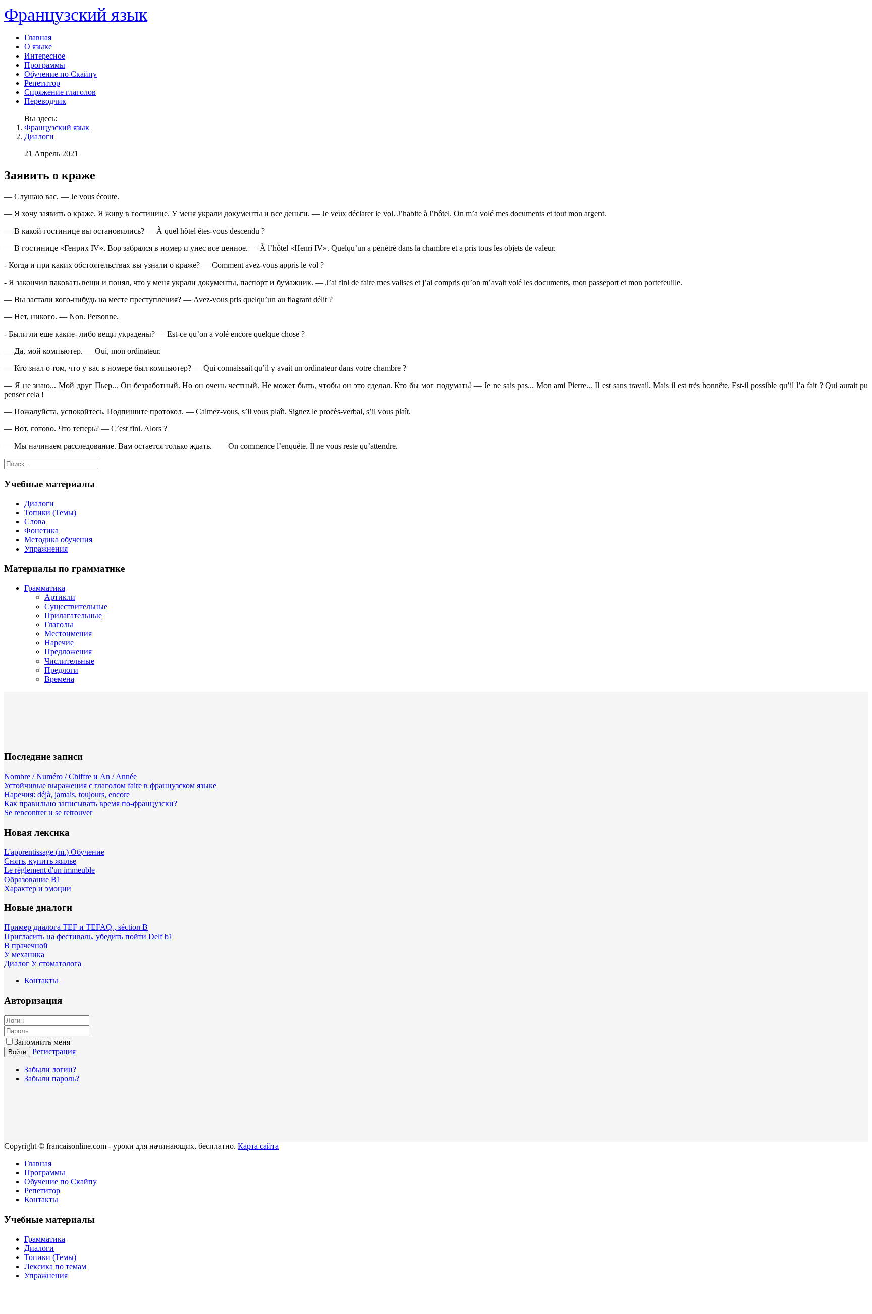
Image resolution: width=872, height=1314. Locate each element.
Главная (37, 37)
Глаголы (58, 624)
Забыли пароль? (51, 1078)
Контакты (41, 980)
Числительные (69, 660)
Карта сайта (258, 1146)
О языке (38, 46)
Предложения (68, 651)
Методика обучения (58, 539)
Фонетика (41, 530)
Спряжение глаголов (60, 92)
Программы (44, 65)
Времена (59, 679)
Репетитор (42, 83)
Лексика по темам (55, 1266)
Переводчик (45, 101)
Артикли (59, 597)
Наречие (59, 642)
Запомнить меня (42, 1041)
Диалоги (39, 136)
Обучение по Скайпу (60, 74)
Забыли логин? (50, 1069)
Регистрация (54, 1051)
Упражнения (46, 548)
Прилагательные (73, 615)
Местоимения (68, 633)
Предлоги (61, 670)
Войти (17, 1052)
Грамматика (44, 588)
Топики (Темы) (50, 512)
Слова (34, 521)
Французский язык (56, 127)
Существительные (75, 606)
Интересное (44, 55)
